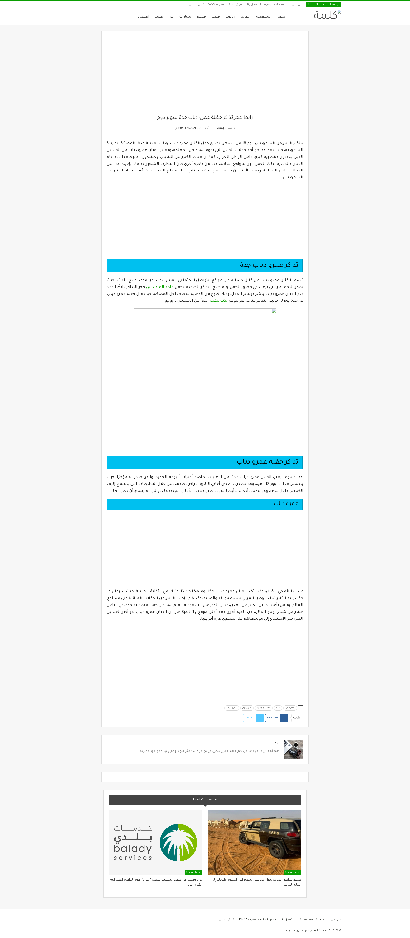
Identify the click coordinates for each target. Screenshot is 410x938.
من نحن (297, 4)
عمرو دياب (232, 708)
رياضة (230, 17)
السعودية (264, 17)
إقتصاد (143, 17)
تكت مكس (218, 301)
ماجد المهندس (160, 287)
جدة (278, 708)
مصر (281, 17)
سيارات (185, 17)
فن (171, 17)
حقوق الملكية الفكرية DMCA (226, 4)
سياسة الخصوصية (276, 4)
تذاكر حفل (290, 708)
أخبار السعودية (292, 872)
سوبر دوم (247, 708)
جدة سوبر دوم (263, 708)
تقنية (159, 17)
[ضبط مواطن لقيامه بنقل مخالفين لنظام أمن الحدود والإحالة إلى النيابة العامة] (254, 842)
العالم (246, 17)
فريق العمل (196, 4)
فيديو (216, 17)
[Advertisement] (205, 75)
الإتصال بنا (254, 4)
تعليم (201, 17)
